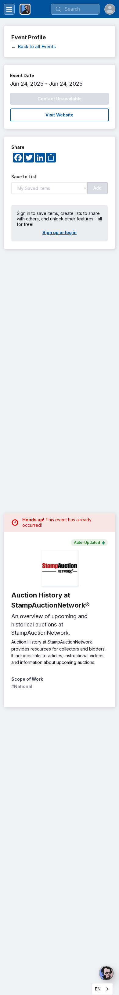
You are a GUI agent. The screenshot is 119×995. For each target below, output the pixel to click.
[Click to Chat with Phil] (106, 973)
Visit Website (59, 114)
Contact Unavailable (60, 98)
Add (97, 188)
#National (21, 686)
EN (97, 989)
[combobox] (102, 989)
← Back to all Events (33, 46)
